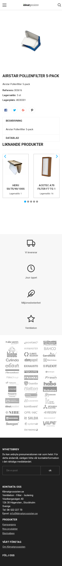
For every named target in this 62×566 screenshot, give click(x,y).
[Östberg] (31, 429)
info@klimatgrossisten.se (24, 513)
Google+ (23, 110)
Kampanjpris (9, 524)
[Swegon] (12, 423)
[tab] (31, 121)
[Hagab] (12, 389)
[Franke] (31, 377)
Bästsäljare (8, 533)
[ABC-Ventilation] (12, 342)
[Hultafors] (50, 389)
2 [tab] (28, 202)
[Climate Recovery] (31, 354)
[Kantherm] (12, 400)
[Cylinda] (12, 360)
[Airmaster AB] (31, 348)
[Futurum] (12, 383)
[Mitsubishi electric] (50, 406)
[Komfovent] (31, 406)
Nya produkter (10, 528)
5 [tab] (37, 202)
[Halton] (31, 389)
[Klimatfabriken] (50, 400)
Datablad (12, 137)
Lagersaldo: (9, 95)
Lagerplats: (9, 100)
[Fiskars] (31, 371)
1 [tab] (25, 202)
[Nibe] (12, 412)
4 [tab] (34, 202)
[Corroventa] (50, 354)
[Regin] (50, 412)
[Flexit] (50, 365)
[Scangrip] (50, 418)
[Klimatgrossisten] (12, 406)
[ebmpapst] (31, 360)
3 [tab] (31, 202)
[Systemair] (31, 423)
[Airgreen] (12, 348)
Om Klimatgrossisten (13, 546)
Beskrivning (14, 120)
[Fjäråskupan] (50, 371)
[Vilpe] (50, 423)
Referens (7, 90)
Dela (5, 110)
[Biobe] (12, 354)
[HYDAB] (31, 394)
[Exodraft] (12, 365)
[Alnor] (50, 342)
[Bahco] (50, 348)
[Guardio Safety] (31, 383)
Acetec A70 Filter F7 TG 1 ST (47, 189)
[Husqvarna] (12, 394)
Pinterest (32, 110)
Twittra (14, 110)
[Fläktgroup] (12, 377)
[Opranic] (31, 412)
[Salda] (31, 418)
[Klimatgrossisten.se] (31, 5)
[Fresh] (50, 377)
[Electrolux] (50, 360)
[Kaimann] (50, 394)
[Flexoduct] (12, 371)
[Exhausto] (31, 365)
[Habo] (50, 383)
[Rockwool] (12, 418)
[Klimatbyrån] (31, 400)
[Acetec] (31, 342)
